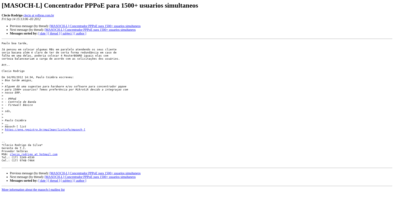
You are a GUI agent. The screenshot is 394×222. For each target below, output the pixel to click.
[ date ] (42, 33)
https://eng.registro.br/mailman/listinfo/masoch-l (45, 129)
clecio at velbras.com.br (38, 15)
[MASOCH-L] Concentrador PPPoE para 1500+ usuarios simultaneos (95, 26)
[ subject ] (67, 33)
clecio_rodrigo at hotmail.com (33, 154)
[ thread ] (54, 33)
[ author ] (80, 33)
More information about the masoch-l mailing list (33, 189)
